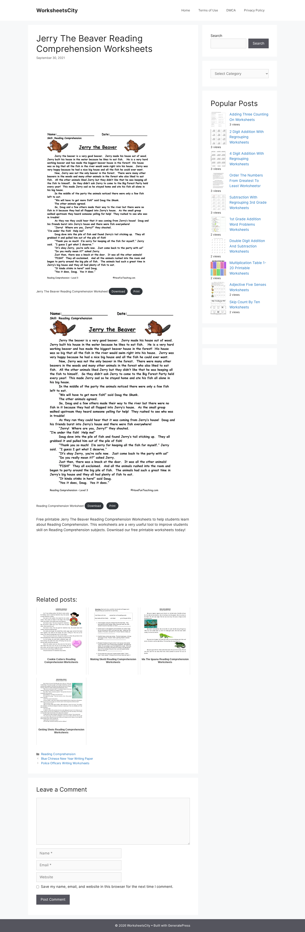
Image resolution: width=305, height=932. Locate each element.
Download (118, 291)
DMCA (231, 10)
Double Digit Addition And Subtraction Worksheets (247, 246)
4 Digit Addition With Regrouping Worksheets (246, 158)
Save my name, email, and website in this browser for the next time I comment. (107, 887)
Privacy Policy (254, 10)
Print (136, 291)
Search (216, 36)
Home (185, 10)
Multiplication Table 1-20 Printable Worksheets (247, 268)
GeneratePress (179, 925)
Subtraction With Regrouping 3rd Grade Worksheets (248, 202)
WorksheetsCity (57, 10)
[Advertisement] (113, 96)
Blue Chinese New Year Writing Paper (67, 758)
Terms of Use (208, 10)
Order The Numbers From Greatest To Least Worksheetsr (246, 180)
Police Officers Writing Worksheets (65, 763)
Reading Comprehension (58, 754)
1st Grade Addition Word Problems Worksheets (245, 224)
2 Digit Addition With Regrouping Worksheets (246, 137)
